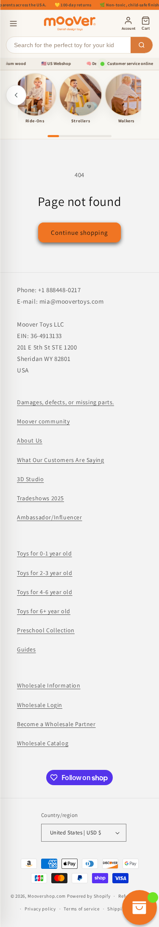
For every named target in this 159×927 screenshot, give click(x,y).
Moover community (43, 421)
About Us (29, 440)
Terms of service (81, 909)
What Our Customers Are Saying (60, 460)
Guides (26, 649)
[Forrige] (16, 95)
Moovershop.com (47, 896)
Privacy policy (40, 909)
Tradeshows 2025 (40, 498)
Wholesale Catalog (42, 743)
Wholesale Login (39, 705)
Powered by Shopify (89, 896)
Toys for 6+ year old (43, 611)
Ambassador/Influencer (49, 517)
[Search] (142, 45)
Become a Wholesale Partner (56, 724)
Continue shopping (79, 232)
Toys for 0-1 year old (44, 553)
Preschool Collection (46, 630)
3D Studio (30, 479)
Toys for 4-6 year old (45, 592)
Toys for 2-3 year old (45, 573)
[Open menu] (13, 23)
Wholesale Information (49, 685)
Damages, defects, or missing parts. (65, 402)
